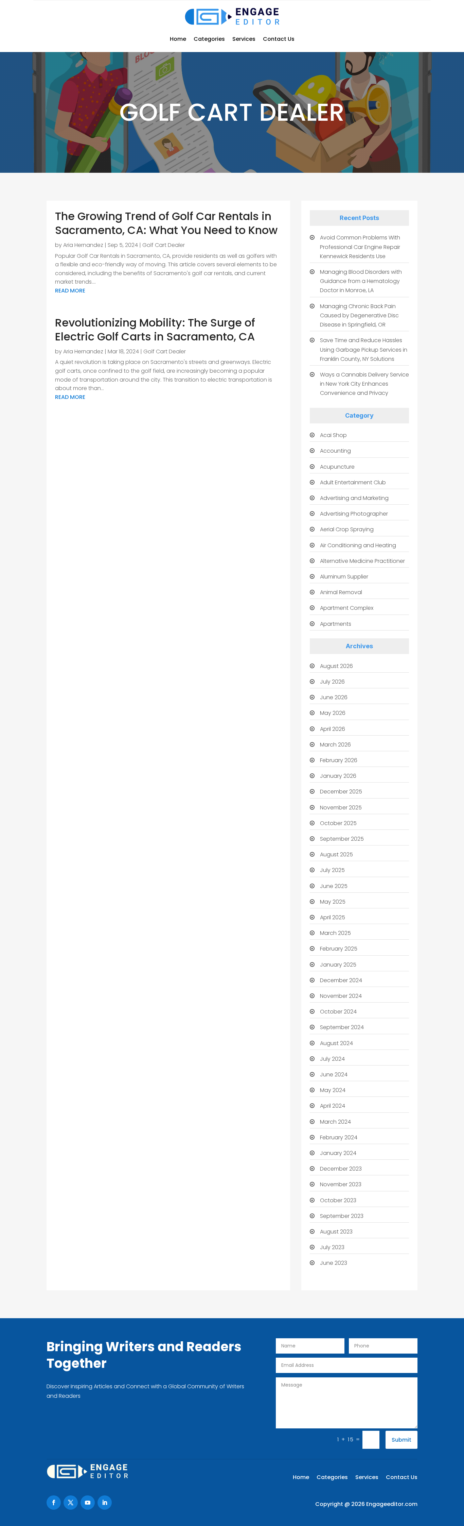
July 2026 (332, 682)
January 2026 (338, 776)
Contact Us (279, 39)
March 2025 (335, 933)
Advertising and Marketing (354, 498)
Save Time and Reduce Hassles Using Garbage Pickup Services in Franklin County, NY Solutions (363, 349)
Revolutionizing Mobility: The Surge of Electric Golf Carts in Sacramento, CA (155, 330)
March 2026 (335, 745)
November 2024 (341, 996)
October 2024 (338, 1012)
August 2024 (336, 1043)
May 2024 (332, 1090)
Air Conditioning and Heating (358, 545)
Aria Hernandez (83, 245)
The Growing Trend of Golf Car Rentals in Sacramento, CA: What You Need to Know (166, 223)
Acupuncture (337, 467)
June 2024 (333, 1074)
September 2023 (341, 1216)
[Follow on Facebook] (54, 1502)
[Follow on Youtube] (88, 1502)
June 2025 (333, 886)
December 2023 (341, 1169)
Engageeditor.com (391, 1504)
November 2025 (341, 807)
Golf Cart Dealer (163, 245)
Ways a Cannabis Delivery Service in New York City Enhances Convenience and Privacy (364, 384)
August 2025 (336, 854)
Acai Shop (333, 435)
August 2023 (336, 1232)
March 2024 (335, 1122)
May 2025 (332, 902)
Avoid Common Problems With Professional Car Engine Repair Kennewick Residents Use (360, 247)
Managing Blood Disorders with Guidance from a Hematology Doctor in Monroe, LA (361, 281)
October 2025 (338, 823)
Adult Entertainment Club (353, 482)
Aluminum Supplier (344, 577)
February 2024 (338, 1137)
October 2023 (338, 1200)
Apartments (335, 624)
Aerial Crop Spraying (347, 529)
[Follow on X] (71, 1502)
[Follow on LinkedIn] (104, 1502)
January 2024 (338, 1153)
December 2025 (341, 791)
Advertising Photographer (354, 514)
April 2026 (332, 729)
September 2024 (342, 1027)
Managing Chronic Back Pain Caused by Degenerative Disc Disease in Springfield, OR (359, 315)
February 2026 (338, 760)
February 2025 (338, 949)
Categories (209, 39)
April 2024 (332, 1106)
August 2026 (336, 666)
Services (243, 39)
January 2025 (338, 965)
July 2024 (332, 1059)
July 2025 (332, 870)
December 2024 (341, 980)
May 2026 (332, 713)
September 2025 (342, 839)
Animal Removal (341, 592)
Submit (401, 1440)
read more (70, 291)
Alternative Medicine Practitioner (362, 561)
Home (178, 39)
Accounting (335, 451)
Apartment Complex (346, 608)
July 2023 (332, 1247)
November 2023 (340, 1184)
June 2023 (333, 1263)
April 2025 (332, 917)
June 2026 (333, 697)
